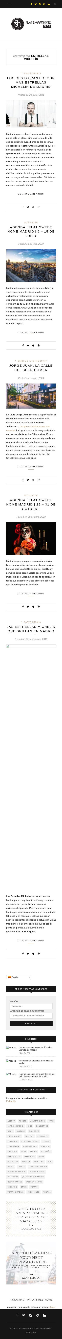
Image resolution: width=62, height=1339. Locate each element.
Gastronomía (32, 73)
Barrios (23, 361)
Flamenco (13, 1141)
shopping (12, 1187)
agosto (22, 1121)
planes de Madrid (38, 1167)
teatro (34, 1187)
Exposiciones (14, 1136)
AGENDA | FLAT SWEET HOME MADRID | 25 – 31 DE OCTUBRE (31, 504)
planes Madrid (37, 1172)
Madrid (33, 1151)
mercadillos (14, 1156)
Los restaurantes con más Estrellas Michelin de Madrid (31, 82)
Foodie (46, 1141)
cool (10, 1131)
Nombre (14, 1001)
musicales (13, 1161)
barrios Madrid (16, 1126)
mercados (29, 1156)
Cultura (21, 1131)
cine (30, 1126)
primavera (13, 1177)
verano (47, 1192)
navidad (26, 1161)
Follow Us (11, 1101)
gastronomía (30, 1146)
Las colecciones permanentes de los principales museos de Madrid (37, 1075)
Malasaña (46, 1151)
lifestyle (12, 1151)
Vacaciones (33, 1192)
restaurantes (15, 1182)
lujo (23, 1151)
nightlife (39, 1161)
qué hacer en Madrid (33, 1177)
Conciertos (42, 1126)
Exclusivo (34, 1131)
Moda (41, 1156)
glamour (45, 1146)
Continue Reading (31, 194)
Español (14, 977)
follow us (51, 1307)
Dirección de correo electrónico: (27, 1010)
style (24, 1187)
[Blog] (31, 1218)
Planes (21, 1167)
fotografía (13, 1146)
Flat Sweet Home (30, 1141)
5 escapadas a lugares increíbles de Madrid (36, 1061)
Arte (51, 1121)
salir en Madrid (34, 1182)
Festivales (43, 1136)
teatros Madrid (16, 1192)
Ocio (50, 1161)
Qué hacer (31, 223)
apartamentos (37, 1121)
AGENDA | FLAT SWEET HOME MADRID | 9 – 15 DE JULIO (31, 231)
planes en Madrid (17, 1172)
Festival (29, 1136)
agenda (11, 1121)
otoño (11, 1167)
